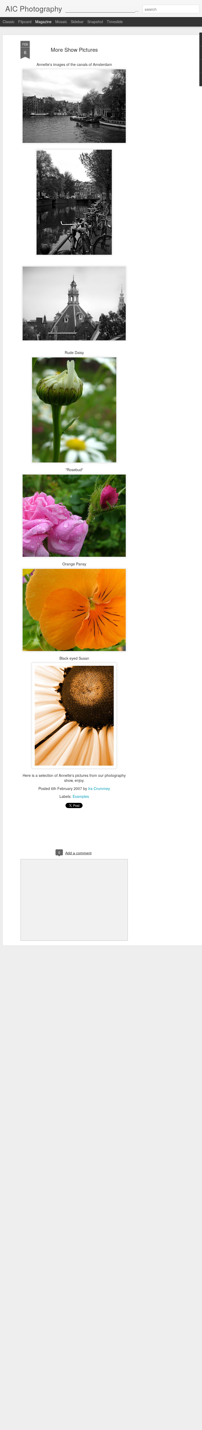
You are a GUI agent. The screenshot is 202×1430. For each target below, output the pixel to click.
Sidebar (77, 21)
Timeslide (115, 21)
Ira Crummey (99, 788)
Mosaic (61, 21)
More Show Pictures (74, 49)
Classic (8, 21)
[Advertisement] (156, 123)
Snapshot (95, 21)
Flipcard (25, 21)
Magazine (43, 21)
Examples (81, 796)
